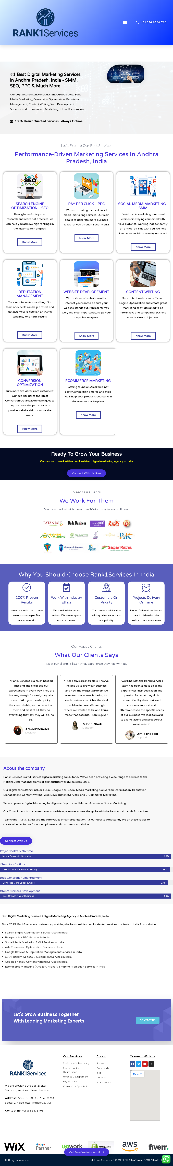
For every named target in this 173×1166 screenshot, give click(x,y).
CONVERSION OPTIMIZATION (30, 383)
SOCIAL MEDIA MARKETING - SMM (143, 206)
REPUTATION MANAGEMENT (30, 294)
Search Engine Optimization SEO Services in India (36, 932)
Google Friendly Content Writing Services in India (36, 961)
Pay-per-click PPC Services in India (27, 937)
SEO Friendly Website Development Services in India (38, 957)
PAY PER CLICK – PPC (86, 204)
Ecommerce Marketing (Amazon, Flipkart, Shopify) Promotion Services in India (55, 966)
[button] (125, 22)
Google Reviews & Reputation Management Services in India (43, 952)
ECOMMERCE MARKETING (88, 381)
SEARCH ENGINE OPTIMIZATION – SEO (29, 206)
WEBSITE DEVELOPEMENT (86, 292)
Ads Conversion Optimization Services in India (34, 947)
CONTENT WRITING (143, 292)
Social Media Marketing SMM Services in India (34, 942)
